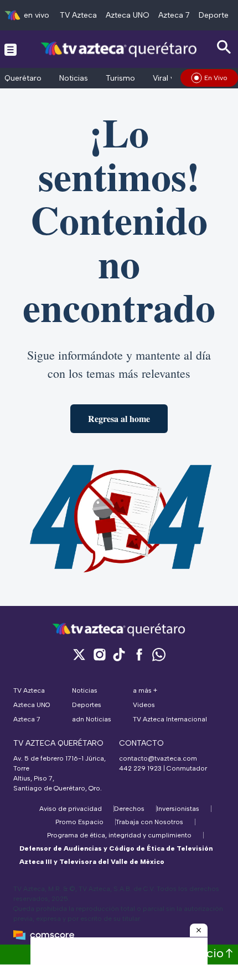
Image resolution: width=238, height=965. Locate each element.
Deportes (215, 15)
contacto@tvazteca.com (158, 758)
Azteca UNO (127, 15)
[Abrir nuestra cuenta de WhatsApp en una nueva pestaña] (158, 654)
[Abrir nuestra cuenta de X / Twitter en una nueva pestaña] (79, 654)
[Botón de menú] (10, 49)
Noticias (73, 78)
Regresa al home (119, 418)
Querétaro (23, 78)
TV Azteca (78, 15)
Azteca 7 (174, 15)
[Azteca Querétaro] (119, 49)
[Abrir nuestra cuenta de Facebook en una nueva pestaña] (139, 654)
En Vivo (215, 78)
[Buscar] (224, 47)
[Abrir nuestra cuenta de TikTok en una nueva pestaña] (119, 654)
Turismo (120, 78)
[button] (199, 930)
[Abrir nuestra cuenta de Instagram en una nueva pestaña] (99, 654)
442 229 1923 (140, 768)
